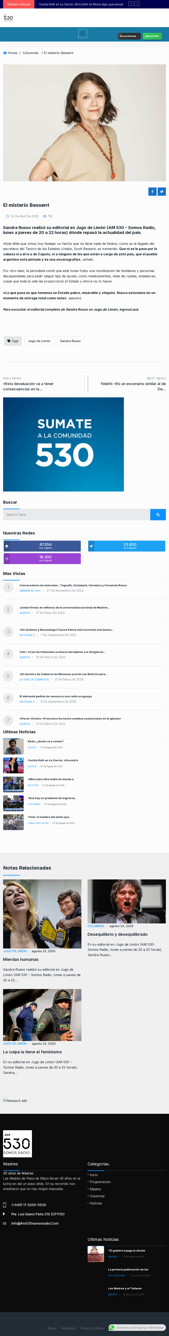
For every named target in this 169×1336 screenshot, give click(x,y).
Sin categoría (116, 1275)
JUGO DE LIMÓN (15, 951)
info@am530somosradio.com (35, 1223)
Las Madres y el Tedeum (125, 1288)
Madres (95, 1189)
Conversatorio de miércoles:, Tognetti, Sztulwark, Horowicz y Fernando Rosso (73, 585)
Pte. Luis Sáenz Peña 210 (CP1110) (38, 1214)
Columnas (30, 53)
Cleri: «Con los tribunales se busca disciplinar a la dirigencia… (63, 652)
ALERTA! (25, 612)
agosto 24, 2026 (121, 926)
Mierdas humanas (21, 959)
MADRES (112, 1256)
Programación (100, 1182)
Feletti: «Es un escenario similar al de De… (133, 384)
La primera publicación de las (128, 1269)
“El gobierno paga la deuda (126, 1250)
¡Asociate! (152, 36)
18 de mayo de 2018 (133, 1256)
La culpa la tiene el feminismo (32, 1051)
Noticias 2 (27, 635)
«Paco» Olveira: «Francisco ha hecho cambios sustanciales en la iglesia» (70, 718)
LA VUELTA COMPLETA (34, 679)
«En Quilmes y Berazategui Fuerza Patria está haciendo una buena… (67, 629)
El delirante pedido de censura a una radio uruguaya (56, 696)
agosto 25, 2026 (43, 951)
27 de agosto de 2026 (51, 747)
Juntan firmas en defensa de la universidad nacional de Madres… (65, 607)
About (51, 1328)
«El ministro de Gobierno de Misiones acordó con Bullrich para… (64, 674)
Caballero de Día (38, 823)
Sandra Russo (70, 341)
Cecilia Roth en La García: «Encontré (53, 760)
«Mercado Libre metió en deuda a (51, 779)
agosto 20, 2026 (43, 1043)
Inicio (94, 1175)
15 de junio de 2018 (133, 1294)
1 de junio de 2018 (140, 1275)
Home (12, 53)
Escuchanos (128, 36)
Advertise (68, 1328)
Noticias (33, 785)
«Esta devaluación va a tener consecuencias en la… (28, 384)
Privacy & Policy (92, 1328)
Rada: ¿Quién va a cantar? (46, 741)
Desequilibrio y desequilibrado (118, 934)
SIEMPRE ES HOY (30, 590)
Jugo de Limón (39, 341)
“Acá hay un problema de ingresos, (52, 798)
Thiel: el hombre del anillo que (48, 817)
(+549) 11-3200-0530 (28, 1205)
